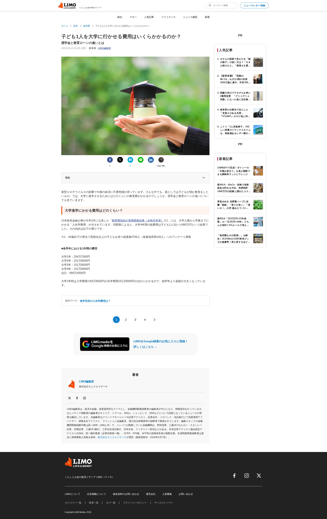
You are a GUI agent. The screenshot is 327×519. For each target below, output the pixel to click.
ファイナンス (168, 17)
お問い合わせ (186, 494)
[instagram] (84, 398)
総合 (119, 17)
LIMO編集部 (86, 381)
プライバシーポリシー (135, 502)
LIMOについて (72, 494)
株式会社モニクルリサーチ (112, 437)
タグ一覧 (110, 502)
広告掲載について (96, 494)
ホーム (64, 26)
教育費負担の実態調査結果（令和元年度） (138, 220)
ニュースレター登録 (254, 5)
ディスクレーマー (163, 502)
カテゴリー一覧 (73, 502)
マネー (133, 17)
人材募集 (167, 494)
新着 (207, 17)
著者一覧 (93, 502)
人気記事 (149, 17)
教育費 (86, 26)
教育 (75, 26)
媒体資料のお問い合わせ (126, 494)
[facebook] (77, 398)
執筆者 (100, 48)
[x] (69, 398)
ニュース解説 (190, 17)
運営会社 (150, 494)
